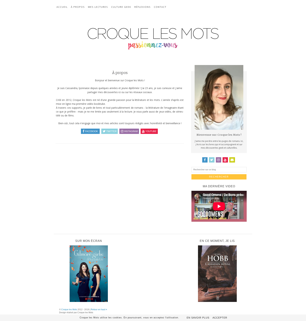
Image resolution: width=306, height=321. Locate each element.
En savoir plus (198, 317)
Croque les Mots (69, 309)
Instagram (130, 131)
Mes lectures (98, 6)
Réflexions (142, 6)
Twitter (111, 131)
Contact (160, 6)
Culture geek (121, 6)
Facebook (91, 131)
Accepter (219, 317)
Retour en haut (98, 309)
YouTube (151, 131)
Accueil (62, 6)
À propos (78, 6)
